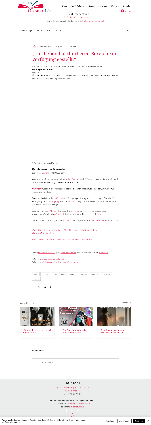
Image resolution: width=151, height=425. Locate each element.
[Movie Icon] (78, 410)
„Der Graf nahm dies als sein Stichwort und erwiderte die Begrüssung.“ (75, 331)
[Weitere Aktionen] (118, 46)
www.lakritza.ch (72, 390)
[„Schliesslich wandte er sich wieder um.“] (37, 316)
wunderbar (95, 274)
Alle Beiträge (26, 30)
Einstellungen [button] (110, 421)
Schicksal (45, 274)
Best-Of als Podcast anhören (49, 30)
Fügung (36, 279)
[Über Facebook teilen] (33, 287)
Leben (36, 274)
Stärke (54, 274)
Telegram (87, 21)
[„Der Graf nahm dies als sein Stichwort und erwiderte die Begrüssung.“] (76, 316)
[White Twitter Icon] (72, 410)
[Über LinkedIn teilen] (45, 287)
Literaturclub (84, 403)
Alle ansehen (126, 303)
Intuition (73, 274)
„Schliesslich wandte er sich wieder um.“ (37, 331)
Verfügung (106, 274)
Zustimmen (139, 421)
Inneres (63, 274)
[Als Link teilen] (50, 287)
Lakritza (71, 403)
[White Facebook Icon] (66, 410)
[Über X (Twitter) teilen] (39, 287)
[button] (128, 30)
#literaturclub (98, 21)
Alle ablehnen (124, 421)
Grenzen (83, 274)
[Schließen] (148, 421)
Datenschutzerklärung (13, 422)
